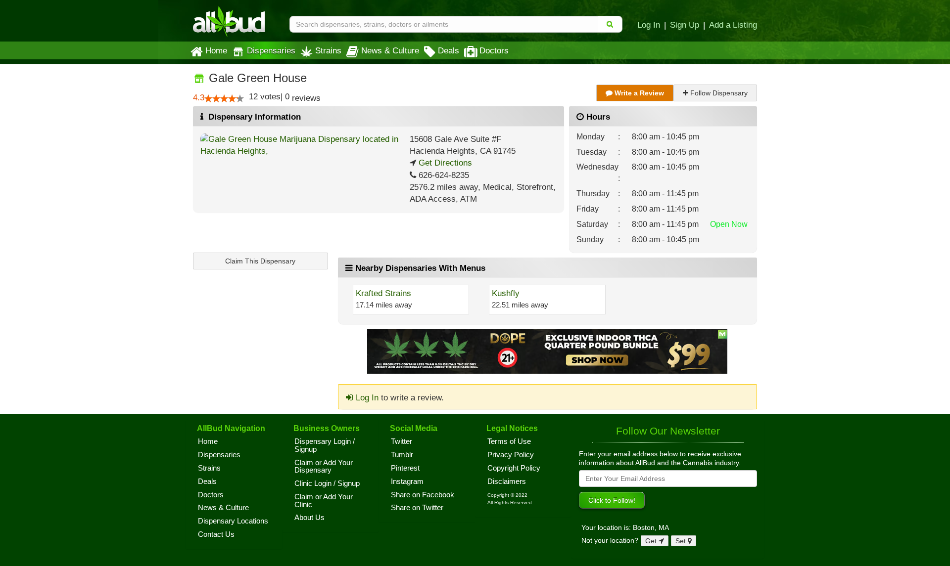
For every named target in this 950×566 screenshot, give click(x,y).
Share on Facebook (422, 495)
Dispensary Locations (233, 521)
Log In (648, 24)
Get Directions (444, 163)
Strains (328, 50)
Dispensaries (271, 50)
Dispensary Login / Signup (324, 445)
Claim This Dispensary (260, 261)
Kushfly (506, 293)
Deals (448, 50)
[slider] (224, 98)
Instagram (407, 481)
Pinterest (405, 468)
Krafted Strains (383, 293)
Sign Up (684, 24)
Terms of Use (509, 441)
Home (216, 50)
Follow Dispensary (718, 93)
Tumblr (402, 455)
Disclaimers (506, 481)
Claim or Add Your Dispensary (323, 467)
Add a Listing (733, 24)
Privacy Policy (510, 455)
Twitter (401, 441)
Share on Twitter (417, 508)
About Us (309, 518)
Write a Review (638, 93)
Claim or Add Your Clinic (323, 501)
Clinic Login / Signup (327, 483)
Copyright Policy (513, 468)
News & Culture (390, 50)
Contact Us (216, 534)
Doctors (494, 50)
